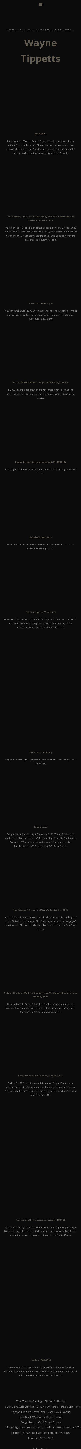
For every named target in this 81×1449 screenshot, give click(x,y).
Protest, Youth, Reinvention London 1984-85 (40, 1433)
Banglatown (40, 826)
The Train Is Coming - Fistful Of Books (40, 1401)
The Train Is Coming (40, 752)
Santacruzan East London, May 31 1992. (40, 1075)
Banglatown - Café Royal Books (40, 1422)
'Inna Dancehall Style (40, 303)
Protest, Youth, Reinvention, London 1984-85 (41, 1219)
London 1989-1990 (40, 1360)
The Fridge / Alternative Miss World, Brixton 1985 (40, 909)
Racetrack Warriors (41, 537)
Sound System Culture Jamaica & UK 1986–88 (40, 461)
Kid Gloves (41, 133)
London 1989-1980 (40, 1438)
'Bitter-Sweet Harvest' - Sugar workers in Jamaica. (41, 382)
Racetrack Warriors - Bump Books (41, 1417)
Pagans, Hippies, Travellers (40, 612)
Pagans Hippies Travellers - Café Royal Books (40, 1412)
